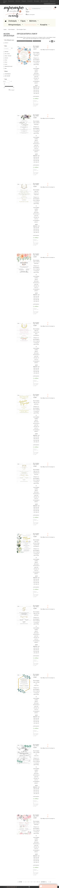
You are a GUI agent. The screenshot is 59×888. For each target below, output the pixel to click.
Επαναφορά (12, 89)
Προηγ (20, 881)
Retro (6, 68)
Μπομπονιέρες (14, 25)
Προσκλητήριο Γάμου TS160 (36, 184)
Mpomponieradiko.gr (12, 887)
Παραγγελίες (11, 1)
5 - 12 (50, 881)
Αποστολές (18, 1)
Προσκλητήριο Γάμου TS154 (36, 606)
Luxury (6, 64)
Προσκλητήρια (30, 25)
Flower (6, 62)
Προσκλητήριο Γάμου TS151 (36, 815)
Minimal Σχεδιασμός (8, 66)
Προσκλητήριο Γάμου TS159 (36, 254)
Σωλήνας (6, 42)
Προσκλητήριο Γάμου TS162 (36, 46)
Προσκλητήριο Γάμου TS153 (36, 675)
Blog (4, 2)
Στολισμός (12, 21)
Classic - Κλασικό (8, 55)
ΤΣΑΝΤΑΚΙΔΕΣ (8, 73)
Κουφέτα (43, 25)
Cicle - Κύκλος (7, 53)
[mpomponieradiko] (13, 11)
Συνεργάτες (30, 1)
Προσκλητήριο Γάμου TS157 (36, 395)
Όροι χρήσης (36, 1)
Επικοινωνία (52, 1)
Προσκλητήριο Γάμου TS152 (36, 745)
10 (37, 881)
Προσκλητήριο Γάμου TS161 (36, 115)
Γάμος (23, 21)
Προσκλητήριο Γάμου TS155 (36, 534)
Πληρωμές (24, 1)
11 (39, 881)
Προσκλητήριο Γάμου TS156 (36, 464)
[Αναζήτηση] (30, 8)
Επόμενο (44, 881)
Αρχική (5, 29)
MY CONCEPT (7, 75)
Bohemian (6, 51)
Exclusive (6, 57)
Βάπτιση (32, 21)
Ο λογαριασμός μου (48, 3)
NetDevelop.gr (25, 887)
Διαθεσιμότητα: (36, 96)
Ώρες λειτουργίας (44, 1)
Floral (6, 60)
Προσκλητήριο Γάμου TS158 (36, 323)
